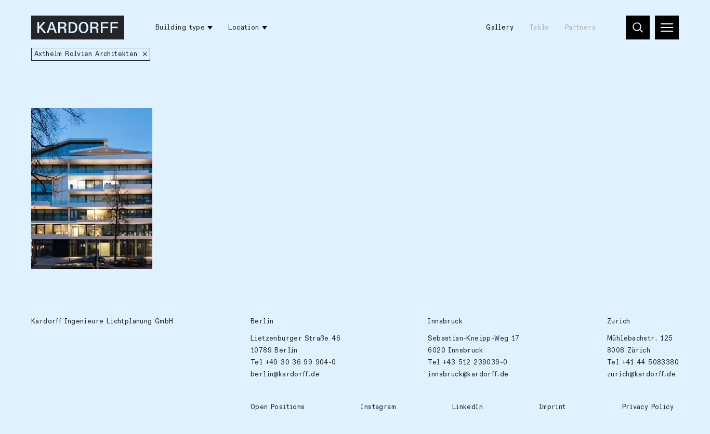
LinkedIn (467, 407)
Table (539, 27)
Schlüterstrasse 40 (73, 121)
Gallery (500, 27)
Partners (580, 27)
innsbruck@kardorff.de (468, 374)
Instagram (378, 407)
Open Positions (278, 407)
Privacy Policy (648, 407)
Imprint (552, 407)
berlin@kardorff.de (285, 374)
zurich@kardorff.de (641, 374)
